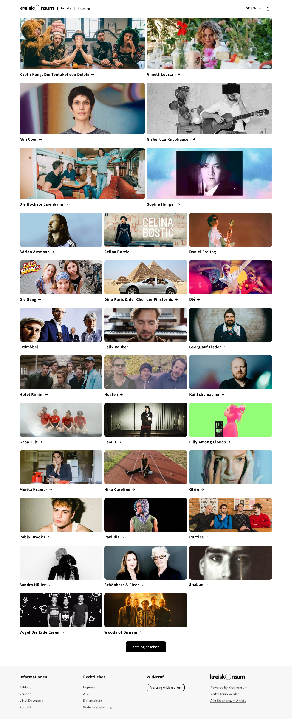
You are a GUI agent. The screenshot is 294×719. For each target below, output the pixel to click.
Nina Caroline (117, 489)
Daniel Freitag (202, 251)
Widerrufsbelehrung (97, 707)
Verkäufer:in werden (225, 694)
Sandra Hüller (33, 584)
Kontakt (25, 707)
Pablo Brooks (32, 537)
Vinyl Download (31, 701)
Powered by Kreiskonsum (228, 687)
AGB (86, 694)
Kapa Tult (29, 442)
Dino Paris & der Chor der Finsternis (138, 299)
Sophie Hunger (161, 204)
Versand (25, 694)
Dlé (192, 299)
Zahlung (25, 687)
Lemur (110, 442)
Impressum (91, 687)
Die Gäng (28, 299)
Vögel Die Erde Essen (39, 632)
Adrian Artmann (35, 251)
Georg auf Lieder (205, 347)
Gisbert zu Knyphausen (169, 139)
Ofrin (194, 489)
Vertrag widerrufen (165, 688)
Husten (111, 394)
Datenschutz (92, 701)
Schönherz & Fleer (121, 584)
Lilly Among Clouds (207, 442)
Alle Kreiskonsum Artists (228, 701)
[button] (268, 8)
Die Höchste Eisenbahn (41, 204)
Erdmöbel (29, 347)
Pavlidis (111, 537)
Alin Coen (28, 139)
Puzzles (196, 537)
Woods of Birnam (120, 632)
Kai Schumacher (204, 394)
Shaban (196, 584)
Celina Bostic (116, 251)
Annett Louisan (161, 74)
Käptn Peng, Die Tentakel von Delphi (55, 74)
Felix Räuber (116, 347)
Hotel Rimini (32, 394)
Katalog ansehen (146, 647)
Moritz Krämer (33, 489)
